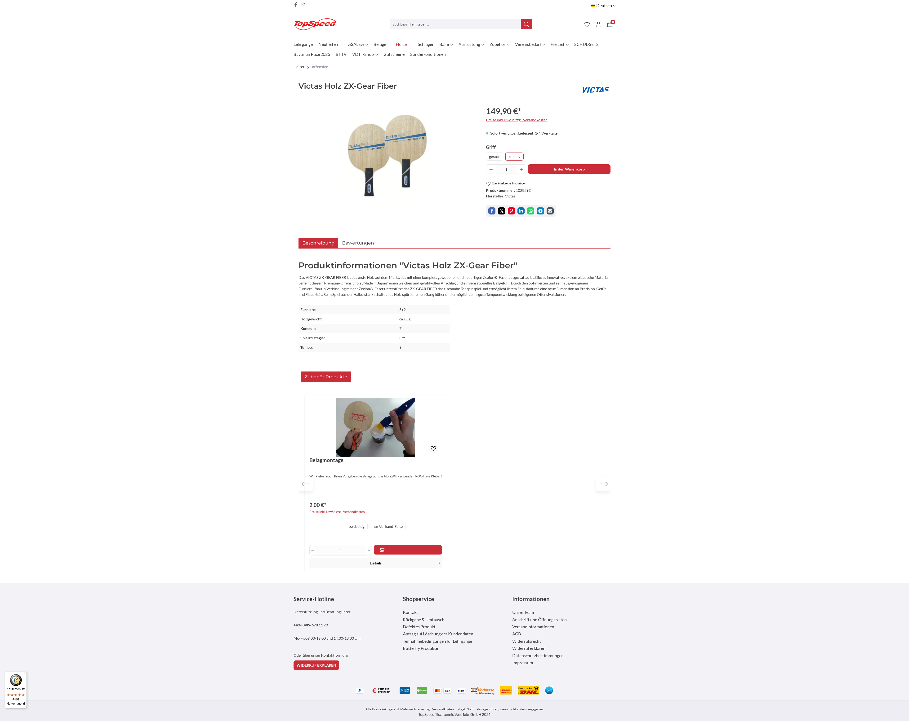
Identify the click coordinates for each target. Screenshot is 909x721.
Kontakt (410, 612)
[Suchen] (526, 24)
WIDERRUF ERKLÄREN (316, 665)
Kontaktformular (334, 655)
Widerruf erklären (528, 648)
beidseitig (357, 526)
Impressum (522, 662)
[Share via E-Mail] (550, 210)
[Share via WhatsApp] (530, 210)
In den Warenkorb (569, 169)
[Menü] (24, 674)
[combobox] (455, 24)
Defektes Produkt (419, 626)
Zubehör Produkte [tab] (326, 377)
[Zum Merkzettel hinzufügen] (433, 448)
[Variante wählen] (408, 550)
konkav (514, 156)
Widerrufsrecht (526, 641)
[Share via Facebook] (491, 210)
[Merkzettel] (587, 24)
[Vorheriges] (306, 484)
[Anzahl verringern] (491, 169)
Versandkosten (443, 709)
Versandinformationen (533, 626)
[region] (387, 155)
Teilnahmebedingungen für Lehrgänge (437, 641)
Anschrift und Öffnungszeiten (539, 619)
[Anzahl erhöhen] (521, 169)
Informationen (531, 598)
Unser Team (523, 612)
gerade (494, 156)
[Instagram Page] (303, 4)
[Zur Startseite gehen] (317, 24)
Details (376, 563)
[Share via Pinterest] (511, 210)
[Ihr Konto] (598, 24)
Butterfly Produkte (420, 648)
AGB (516, 633)
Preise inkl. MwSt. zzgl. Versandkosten (517, 120)
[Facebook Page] (296, 4)
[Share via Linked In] (521, 210)
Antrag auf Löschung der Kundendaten (438, 633)
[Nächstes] (603, 484)
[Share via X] (501, 210)
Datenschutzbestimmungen (538, 655)
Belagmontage (326, 460)
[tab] (318, 243)
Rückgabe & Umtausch (423, 619)
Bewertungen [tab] (358, 243)
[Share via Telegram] (540, 210)
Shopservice (418, 598)
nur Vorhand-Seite (388, 526)
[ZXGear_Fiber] (387, 155)
